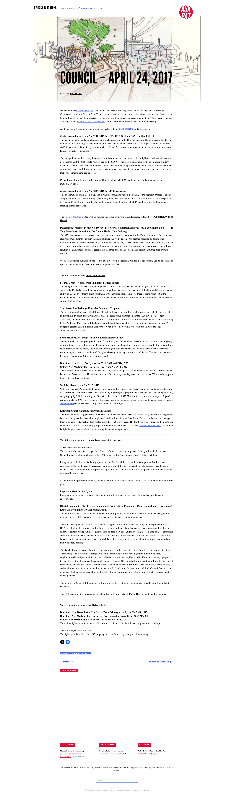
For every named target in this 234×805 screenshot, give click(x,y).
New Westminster (81, 653)
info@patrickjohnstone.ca (108, 753)
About (84, 8)
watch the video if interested (91, 121)
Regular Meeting (73, 216)
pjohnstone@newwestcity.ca (71, 753)
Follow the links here (150, 425)
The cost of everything (159, 662)
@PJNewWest (143, 753)
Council (65, 653)
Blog (63, 8)
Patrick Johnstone (45, 7)
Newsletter (96, 8)
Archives (73, 8)
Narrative (68, 662)
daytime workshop (85, 110)
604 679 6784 (65, 756)
